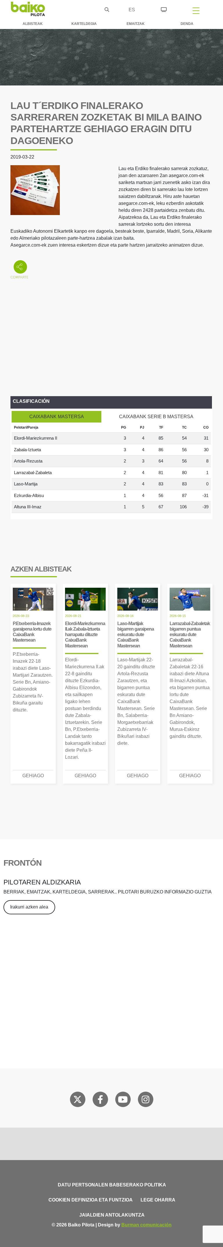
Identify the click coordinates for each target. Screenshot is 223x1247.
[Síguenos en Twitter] (77, 1100)
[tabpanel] (111, 468)
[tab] (56, 417)
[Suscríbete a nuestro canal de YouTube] (123, 1100)
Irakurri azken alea (29, 906)
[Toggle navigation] (196, 10)
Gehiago (33, 775)
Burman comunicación (146, 1224)
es (132, 9)
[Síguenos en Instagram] (145, 1100)
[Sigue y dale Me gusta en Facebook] (100, 1100)
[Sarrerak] (164, 8)
